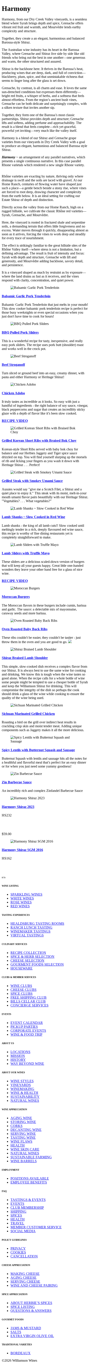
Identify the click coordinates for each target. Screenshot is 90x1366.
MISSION (17, 1056)
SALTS (15, 1332)
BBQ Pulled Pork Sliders (20, 332)
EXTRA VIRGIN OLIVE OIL (32, 1336)
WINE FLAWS (21, 1141)
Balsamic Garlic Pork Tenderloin (26, 296)
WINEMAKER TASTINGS (30, 931)
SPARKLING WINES (26, 894)
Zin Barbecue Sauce (17, 782)
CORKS (16, 1126)
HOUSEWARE (21, 968)
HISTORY (18, 1060)
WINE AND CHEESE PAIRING (34, 1285)
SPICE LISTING (22, 1307)
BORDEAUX (20, 1353)
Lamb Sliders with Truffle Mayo (26, 553)
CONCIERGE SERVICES (29, 1005)
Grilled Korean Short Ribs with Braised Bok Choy (39, 440)
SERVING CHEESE (25, 1281)
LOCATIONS (20, 1052)
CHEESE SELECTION (27, 960)
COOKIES (18, 1252)
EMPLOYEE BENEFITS (28, 1182)
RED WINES (20, 906)
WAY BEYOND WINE (27, 1063)
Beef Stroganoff (13, 364)
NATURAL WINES (24, 1100)
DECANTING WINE (26, 1130)
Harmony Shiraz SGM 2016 (22, 850)
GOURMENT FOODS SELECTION (37, 964)
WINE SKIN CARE (24, 1149)
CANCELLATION (24, 1256)
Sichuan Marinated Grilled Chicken (28, 714)
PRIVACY (18, 1248)
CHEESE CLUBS (23, 989)
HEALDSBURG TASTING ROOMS (37, 923)
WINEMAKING (22, 1089)
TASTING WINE (23, 1137)
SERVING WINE (23, 1133)
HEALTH (17, 1145)
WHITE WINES (22, 898)
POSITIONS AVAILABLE (29, 1178)
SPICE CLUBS (21, 993)
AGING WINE (21, 1118)
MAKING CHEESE (25, 1274)
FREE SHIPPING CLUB (28, 997)
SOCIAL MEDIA (23, 1231)
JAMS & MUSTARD (25, 1328)
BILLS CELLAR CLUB (28, 1001)
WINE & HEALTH (24, 1093)
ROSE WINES (21, 902)
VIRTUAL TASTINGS (27, 935)
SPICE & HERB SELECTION (32, 956)
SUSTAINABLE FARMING (31, 1157)
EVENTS (17, 1203)
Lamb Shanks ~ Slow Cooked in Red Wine (33, 517)
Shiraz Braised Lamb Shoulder (25, 658)
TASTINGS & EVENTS (28, 1200)
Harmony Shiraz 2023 (18, 807)
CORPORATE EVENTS (28, 1030)
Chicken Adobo (13, 393)
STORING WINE (23, 1122)
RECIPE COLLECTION (28, 953)
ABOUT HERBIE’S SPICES (31, 1303)
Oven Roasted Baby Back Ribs (24, 629)
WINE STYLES (22, 1081)
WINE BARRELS (23, 1161)
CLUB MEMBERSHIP (27, 1207)
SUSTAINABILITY (25, 1096)
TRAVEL (17, 1223)
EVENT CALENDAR (26, 1023)
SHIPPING (18, 1211)
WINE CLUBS (21, 986)
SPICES (16, 1215)
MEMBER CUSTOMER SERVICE (36, 1227)
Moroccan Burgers (16, 597)
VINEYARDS (20, 1085)
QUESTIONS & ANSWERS (31, 1310)
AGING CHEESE (23, 1277)
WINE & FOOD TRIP (26, 1034)
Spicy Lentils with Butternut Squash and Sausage (38, 750)
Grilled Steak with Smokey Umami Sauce (32, 481)
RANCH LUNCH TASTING (31, 927)
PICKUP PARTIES (24, 1026)
